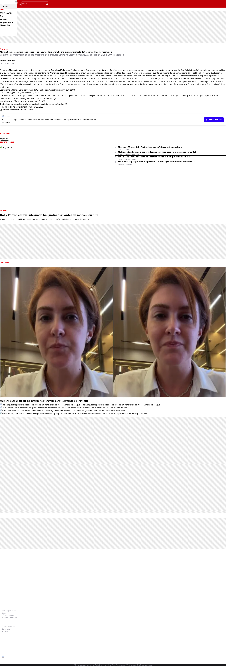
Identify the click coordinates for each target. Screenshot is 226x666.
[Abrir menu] (3, 4)
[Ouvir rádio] (20, 3)
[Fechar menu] (8, 2)
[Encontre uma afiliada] (17, 3)
